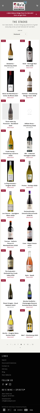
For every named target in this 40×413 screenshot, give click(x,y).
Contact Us (5, 366)
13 (32, 344)
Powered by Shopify (21, 406)
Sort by (20, 30)
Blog (3, 372)
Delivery (4, 369)
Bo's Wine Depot (11, 406)
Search (4, 360)
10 (27, 344)
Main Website (6, 375)
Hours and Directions (9, 363)
